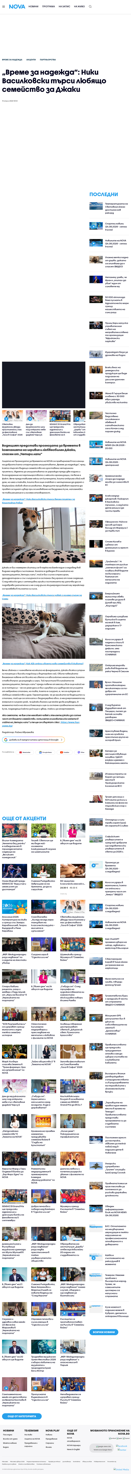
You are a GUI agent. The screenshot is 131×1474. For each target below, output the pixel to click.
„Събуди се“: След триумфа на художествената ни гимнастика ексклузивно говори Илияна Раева (72, 993)
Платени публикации (44, 1464)
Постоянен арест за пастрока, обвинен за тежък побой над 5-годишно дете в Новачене (115, 1145)
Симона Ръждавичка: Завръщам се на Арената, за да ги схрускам (43, 885)
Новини (33, 6)
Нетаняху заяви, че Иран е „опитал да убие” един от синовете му (116, 281)
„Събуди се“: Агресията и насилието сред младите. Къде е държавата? (40, 1102)
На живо (79, 6)
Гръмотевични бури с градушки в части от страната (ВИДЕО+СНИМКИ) (116, 1000)
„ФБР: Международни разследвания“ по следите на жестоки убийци (14, 958)
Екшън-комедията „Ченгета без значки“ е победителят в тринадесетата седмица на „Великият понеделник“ (14, 849)
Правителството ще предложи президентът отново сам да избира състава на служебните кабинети (116, 1053)
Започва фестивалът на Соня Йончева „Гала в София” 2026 (72, 1064)
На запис (64, 6)
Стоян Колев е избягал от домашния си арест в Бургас (116, 546)
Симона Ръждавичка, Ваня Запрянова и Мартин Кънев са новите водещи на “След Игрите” (43, 1290)
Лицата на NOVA (32, 1439)
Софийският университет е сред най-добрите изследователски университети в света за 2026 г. (116, 844)
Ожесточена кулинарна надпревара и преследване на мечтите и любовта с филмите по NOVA (43, 1031)
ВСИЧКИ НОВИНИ (104, 1332)
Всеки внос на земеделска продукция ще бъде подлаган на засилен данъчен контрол (116, 375)
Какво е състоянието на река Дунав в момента (114, 1259)
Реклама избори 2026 (17, 1461)
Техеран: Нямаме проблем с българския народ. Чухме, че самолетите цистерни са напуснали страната (116, 1286)
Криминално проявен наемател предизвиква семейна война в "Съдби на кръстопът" (43, 1138)
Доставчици (67, 1461)
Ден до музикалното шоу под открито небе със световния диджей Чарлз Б (13, 1100)
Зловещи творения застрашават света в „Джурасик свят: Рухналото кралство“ (71, 1029)
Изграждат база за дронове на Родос (116, 353)
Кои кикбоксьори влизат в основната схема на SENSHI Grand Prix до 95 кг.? (72, 1100)
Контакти (76, 1461)
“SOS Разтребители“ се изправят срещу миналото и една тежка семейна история (14, 1029)
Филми (49, 1447)
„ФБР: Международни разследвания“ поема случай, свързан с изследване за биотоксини (72, 1290)
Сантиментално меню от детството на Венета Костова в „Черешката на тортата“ (14, 1400)
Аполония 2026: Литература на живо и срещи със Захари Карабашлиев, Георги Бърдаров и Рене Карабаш (14, 924)
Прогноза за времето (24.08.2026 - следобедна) (112, 867)
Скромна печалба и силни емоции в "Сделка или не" (42, 1322)
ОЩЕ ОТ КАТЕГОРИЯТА (22, 1416)
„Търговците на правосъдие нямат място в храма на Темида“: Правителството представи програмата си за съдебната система (116, 1114)
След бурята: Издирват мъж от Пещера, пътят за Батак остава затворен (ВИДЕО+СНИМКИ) (115, 712)
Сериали (50, 1443)
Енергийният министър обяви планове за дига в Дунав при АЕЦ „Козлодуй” (115, 599)
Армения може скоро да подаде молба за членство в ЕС (117, 480)
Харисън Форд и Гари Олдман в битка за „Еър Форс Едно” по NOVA (14, 1172)
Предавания (51, 1439)
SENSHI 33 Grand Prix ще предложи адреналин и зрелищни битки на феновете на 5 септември (13, 1213)
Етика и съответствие (26, 1464)
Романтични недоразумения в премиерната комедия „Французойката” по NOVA (43, 1175)
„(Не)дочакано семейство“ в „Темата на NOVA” (12, 1134)
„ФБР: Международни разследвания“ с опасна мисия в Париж (72, 1360)
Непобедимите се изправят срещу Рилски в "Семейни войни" (70, 1398)
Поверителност (99, 1461)
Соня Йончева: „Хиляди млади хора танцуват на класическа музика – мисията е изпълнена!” (43, 924)
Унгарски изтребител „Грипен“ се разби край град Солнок (115, 1168)
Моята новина (10, 1443)
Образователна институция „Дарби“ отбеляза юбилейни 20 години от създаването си (72, 1249)
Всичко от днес (10, 1439)
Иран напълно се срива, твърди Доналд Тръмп (114, 981)
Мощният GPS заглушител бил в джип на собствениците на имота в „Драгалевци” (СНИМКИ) (116, 1024)
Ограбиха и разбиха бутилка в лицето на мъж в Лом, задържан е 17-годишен (116, 622)
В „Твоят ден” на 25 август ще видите (71, 841)
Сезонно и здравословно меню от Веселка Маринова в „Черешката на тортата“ (13, 1326)
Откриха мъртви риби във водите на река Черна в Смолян (117, 668)
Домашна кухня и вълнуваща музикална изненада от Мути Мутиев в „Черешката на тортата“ (14, 1251)
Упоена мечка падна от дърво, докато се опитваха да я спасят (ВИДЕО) (116, 262)
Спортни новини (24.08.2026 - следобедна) (114, 908)
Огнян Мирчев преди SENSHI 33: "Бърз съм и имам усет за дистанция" (14, 885)
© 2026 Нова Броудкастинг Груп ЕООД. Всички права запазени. (23, 1469)
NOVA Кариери (74, 1445)
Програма (48, 6)
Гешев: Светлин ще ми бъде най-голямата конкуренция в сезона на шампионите (43, 846)
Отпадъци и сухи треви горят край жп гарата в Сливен (116, 822)
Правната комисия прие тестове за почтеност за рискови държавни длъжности (116, 1189)
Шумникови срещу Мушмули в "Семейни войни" (72, 957)
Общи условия (87, 1461)
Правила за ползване (9, 1464)
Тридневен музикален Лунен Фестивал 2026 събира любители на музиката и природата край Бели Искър (43, 1363)
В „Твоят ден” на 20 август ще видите (12, 1358)
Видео (6, 1447)
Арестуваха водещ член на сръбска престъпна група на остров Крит (116, 735)
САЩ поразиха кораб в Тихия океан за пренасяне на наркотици (116, 963)
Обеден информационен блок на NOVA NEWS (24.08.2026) (116, 1211)
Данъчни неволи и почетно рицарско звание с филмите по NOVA (72, 1172)
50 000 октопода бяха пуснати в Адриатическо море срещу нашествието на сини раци (117, 305)
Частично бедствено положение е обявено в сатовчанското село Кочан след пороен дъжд (114, 422)
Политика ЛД (111, 1461)
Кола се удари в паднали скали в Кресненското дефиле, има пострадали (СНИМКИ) (114, 647)
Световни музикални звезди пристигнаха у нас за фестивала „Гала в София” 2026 (72, 921)
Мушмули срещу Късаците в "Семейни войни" (72, 1209)
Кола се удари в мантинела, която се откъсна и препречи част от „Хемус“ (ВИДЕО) (116, 888)
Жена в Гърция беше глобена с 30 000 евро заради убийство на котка (116, 398)
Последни (7, 1435)
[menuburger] (3, 6)
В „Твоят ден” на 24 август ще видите (42, 987)
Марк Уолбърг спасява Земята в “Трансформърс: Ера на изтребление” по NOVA (14, 1067)
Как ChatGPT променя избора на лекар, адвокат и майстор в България (116, 943)
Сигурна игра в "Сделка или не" (40, 955)
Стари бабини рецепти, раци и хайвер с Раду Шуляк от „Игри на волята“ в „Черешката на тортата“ (14, 993)
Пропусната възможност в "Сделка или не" (40, 1397)
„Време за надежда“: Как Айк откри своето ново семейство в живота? (43, 663)
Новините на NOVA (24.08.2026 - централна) (115, 462)
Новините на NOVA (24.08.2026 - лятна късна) (116, 243)
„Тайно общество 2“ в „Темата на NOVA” (43, 1062)
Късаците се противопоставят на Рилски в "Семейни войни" (72, 1323)
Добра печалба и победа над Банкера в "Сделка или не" (43, 1209)
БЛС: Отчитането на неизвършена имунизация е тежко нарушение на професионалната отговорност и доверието (116, 1235)
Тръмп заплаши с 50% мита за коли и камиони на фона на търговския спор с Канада (116, 803)
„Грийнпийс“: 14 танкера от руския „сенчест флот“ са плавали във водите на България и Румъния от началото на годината (116, 572)
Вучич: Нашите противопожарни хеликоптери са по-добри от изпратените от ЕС (116, 688)
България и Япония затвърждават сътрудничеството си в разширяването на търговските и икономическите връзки (117, 1082)
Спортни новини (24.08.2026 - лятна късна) (116, 226)
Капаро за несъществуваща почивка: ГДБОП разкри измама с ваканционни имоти (116, 757)
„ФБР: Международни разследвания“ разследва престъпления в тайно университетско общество (43, 1252)
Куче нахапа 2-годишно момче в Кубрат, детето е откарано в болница (117, 1311)
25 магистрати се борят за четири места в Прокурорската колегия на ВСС (115, 780)
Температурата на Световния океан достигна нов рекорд (116, 208)
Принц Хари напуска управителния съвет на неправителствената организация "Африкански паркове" (116, 332)
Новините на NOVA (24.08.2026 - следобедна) (115, 925)
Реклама (5, 1461)
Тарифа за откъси (54, 1461)
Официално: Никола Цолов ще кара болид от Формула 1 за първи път (116, 526)
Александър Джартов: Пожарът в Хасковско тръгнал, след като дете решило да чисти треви (117, 503)
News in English (73, 1449)
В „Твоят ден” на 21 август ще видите (12, 1285)
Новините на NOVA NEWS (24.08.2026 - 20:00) (115, 445)
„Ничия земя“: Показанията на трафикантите (69, 1134)
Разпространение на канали (36, 1461)
